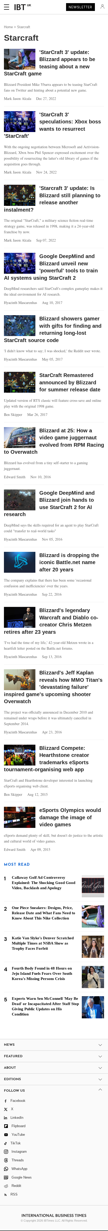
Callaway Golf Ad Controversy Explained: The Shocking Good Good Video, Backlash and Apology (43, 882)
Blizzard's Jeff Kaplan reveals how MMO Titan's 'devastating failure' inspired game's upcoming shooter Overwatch (53, 687)
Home (8, 27)
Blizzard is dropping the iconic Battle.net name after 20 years (69, 562)
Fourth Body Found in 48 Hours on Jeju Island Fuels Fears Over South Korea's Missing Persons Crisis (42, 973)
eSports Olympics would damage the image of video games (70, 817)
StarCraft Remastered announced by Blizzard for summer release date (69, 382)
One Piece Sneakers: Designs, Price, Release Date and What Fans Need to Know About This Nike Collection (43, 913)
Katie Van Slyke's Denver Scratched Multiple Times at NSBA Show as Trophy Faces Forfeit (43, 943)
